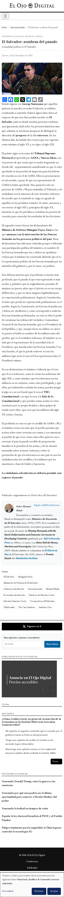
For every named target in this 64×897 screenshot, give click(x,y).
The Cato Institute (26, 608)
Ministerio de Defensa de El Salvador (21, 583)
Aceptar (54, 891)
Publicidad (32, 868)
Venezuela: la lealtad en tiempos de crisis (25, 809)
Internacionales (17, 28)
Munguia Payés (25, 577)
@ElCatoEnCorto (51, 505)
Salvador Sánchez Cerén (15, 601)
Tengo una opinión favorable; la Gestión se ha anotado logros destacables (29, 742)
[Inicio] (32, 5)
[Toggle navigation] (5, 16)
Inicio (4, 28)
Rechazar (39, 891)
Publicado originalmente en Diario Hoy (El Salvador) (29, 495)
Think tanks (9, 608)
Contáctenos (32, 862)
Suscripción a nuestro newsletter (22, 638)
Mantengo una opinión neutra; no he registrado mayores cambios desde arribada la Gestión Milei (30, 751)
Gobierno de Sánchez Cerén (41, 595)
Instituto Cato (45, 608)
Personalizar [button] (8, 891)
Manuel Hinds (52, 589)
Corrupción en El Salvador (42, 601)
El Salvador (9, 577)
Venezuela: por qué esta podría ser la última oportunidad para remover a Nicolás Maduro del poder (29, 797)
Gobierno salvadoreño (14, 589)
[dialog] (32, 884)
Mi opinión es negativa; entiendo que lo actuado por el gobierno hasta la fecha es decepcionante (33, 733)
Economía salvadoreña (14, 595)
